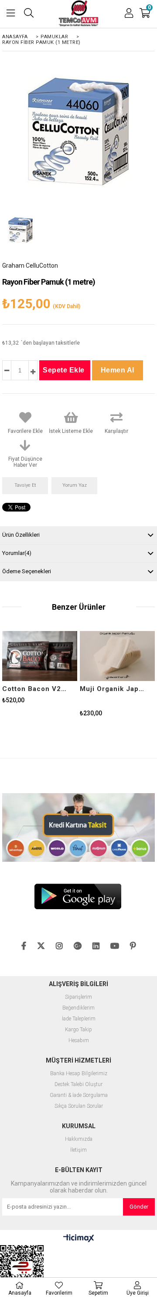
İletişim (78, 1150)
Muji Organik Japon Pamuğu (112, 688)
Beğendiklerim (78, 1008)
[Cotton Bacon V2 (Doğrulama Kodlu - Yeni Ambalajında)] (39, 656)
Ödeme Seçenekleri (26, 571)
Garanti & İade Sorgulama (79, 1095)
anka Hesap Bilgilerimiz (80, 1073)
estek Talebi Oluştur (80, 1084)
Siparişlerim (78, 997)
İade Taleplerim (79, 1019)
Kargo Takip (78, 1030)
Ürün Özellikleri (21, 535)
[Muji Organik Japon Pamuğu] (117, 656)
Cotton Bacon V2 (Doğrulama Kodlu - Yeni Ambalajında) (34, 688)
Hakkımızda (78, 1139)
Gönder (139, 1206)
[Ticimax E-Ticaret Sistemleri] (78, 1238)
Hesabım (78, 1040)
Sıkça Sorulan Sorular (79, 1106)
